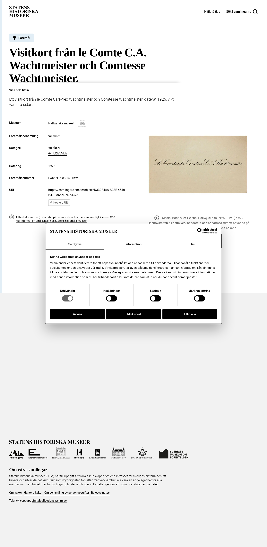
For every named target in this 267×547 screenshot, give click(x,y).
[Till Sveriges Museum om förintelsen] (173, 453)
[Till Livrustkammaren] (97, 453)
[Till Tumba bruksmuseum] (142, 453)
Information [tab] (133, 244)
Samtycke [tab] (75, 244)
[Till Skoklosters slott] (118, 453)
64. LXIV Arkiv (57, 153)
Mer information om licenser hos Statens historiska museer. (51, 220)
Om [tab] (192, 244)
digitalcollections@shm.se (49, 500)
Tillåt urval (133, 314)
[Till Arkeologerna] (16, 453)
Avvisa (77, 314)
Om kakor (15, 492)
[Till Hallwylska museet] (61, 453)
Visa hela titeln (19, 90)
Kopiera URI (61, 202)
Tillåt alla (190, 314)
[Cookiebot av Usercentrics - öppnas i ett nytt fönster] (200, 231)
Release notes (100, 492)
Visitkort (54, 136)
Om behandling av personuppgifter (66, 492)
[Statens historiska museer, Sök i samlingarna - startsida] (24, 11)
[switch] (111, 298)
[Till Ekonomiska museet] (38, 453)
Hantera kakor (33, 492)
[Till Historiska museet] (79, 453)
